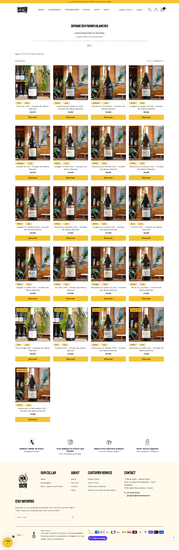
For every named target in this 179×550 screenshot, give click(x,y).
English (139, 10)
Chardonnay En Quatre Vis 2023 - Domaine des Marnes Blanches (70, 107)
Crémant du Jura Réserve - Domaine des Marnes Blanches (108, 107)
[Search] (149, 9)
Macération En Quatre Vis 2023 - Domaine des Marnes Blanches (108, 289)
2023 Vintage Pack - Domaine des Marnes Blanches (32, 349)
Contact (74, 486)
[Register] (73, 517)
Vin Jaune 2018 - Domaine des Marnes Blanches (70, 289)
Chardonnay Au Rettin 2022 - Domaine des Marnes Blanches (146, 349)
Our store (75, 483)
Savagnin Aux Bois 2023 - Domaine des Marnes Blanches (71, 168)
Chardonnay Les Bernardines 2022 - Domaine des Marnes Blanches (32, 409)
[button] (7, 542)
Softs (97, 10)
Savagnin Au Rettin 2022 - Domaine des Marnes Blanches (32, 289)
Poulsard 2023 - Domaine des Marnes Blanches (70, 349)
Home (17, 54)
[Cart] (162, 9)
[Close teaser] (13, 536)
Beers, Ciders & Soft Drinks (52, 486)
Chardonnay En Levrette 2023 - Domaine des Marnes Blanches (108, 168)
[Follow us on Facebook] (34, 533)
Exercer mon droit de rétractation (102, 490)
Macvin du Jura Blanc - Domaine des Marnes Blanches (146, 289)
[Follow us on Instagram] (34, 536)
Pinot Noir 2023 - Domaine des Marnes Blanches (33, 107)
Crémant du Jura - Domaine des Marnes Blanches (32, 168)
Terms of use (93, 483)
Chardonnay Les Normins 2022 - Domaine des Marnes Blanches (146, 168)
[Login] (156, 9)
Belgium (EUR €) (125, 10)
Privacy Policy (93, 479)
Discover (32, 117)
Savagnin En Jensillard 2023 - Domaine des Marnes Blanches (33, 228)
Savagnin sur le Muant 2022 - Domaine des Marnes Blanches (108, 228)
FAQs (73, 490)
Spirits (86, 10)
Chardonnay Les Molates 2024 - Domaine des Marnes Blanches (108, 349)
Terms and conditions (97, 486)
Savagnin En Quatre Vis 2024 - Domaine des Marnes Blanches (146, 107)
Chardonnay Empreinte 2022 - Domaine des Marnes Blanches (70, 228)
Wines (41, 10)
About (107, 10)
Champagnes (54, 10)
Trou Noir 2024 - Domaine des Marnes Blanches (146, 228)
